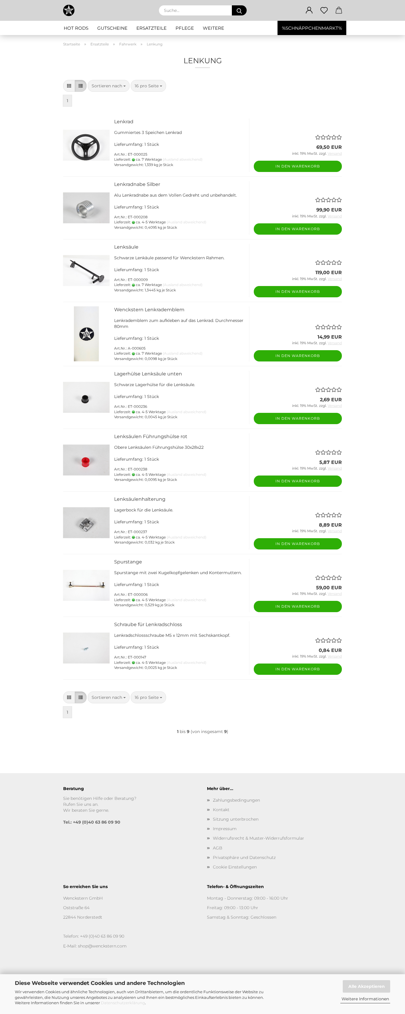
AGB (217, 848)
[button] (309, 10)
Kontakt (221, 809)
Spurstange (128, 562)
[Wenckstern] (71, 10)
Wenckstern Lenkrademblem (149, 309)
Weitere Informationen (365, 999)
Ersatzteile (151, 28)
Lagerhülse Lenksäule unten (148, 374)
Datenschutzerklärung (123, 1002)
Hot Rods (76, 28)
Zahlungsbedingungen (236, 800)
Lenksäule (126, 247)
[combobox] (109, 86)
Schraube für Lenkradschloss (148, 624)
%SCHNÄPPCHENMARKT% (312, 28)
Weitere (213, 28)
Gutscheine (112, 28)
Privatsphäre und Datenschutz (244, 857)
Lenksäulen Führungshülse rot (150, 436)
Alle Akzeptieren (366, 986)
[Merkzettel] (324, 10)
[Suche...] (239, 10)
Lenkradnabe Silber (137, 184)
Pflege (185, 28)
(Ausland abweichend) (183, 159)
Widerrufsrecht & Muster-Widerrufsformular (258, 838)
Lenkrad (123, 121)
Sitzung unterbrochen (236, 819)
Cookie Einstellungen (235, 867)
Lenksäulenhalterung (139, 499)
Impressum (225, 828)
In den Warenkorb (297, 166)
